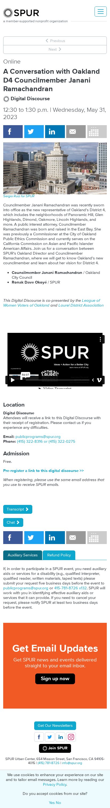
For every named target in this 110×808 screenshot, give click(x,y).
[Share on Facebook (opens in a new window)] (13, 131)
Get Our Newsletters (55, 725)
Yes (52, 802)
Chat (11, 522)
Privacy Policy (54, 784)
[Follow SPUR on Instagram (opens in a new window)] (71, 737)
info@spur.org (72, 763)
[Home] (23, 13)
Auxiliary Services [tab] (23, 555)
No (58, 802)
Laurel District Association (81, 305)
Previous (57, 40)
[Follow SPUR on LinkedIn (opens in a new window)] (60, 737)
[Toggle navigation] (101, 11)
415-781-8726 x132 (70, 588)
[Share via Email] (76, 131)
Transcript (16, 509)
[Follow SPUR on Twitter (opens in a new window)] (49, 737)
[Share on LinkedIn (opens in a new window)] (55, 131)
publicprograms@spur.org (38, 436)
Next (53, 49)
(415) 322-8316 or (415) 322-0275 (46, 441)
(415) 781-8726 (49, 763)
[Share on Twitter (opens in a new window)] (34, 131)
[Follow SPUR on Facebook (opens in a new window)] (39, 737)
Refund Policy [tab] (59, 555)
